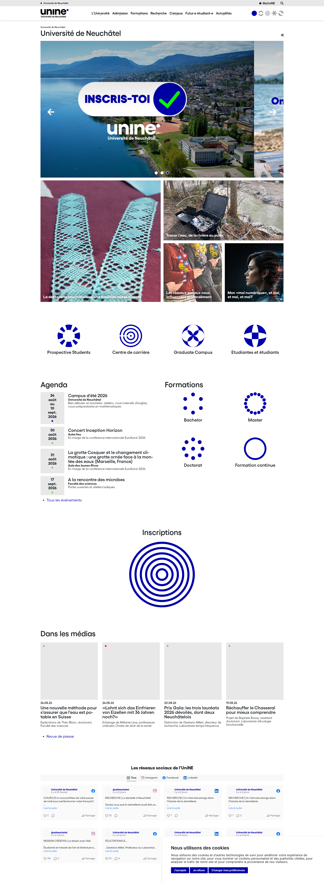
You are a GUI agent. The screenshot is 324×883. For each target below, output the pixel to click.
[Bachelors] (193, 405)
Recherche (159, 13)
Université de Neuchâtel (56, 3)
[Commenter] (52, 813)
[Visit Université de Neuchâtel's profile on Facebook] (47, 791)
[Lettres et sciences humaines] (260, 13)
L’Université (101, 13)
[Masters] (255, 405)
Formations (139, 13)
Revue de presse (60, 736)
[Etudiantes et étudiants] (255, 337)
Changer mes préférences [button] (228, 870)
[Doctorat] (193, 450)
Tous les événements (64, 500)
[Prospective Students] (68, 337)
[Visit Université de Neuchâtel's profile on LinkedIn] (170, 791)
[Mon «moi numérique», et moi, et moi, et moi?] (254, 272)
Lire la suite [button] (50, 808)
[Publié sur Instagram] (155, 791)
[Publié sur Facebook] (93, 791)
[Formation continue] (255, 450)
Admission (120, 13)
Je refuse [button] (199, 870)
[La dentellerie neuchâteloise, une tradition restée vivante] (100, 241)
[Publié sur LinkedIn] (216, 791)
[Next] (273, 112)
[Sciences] (267, 13)
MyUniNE (269, 3)
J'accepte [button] (180, 870)
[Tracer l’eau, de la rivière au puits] (224, 210)
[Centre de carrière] (130, 337)
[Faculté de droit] (273, 13)
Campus (176, 13)
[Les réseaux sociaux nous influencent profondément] (193, 272)
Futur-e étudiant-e (199, 13)
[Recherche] (282, 3)
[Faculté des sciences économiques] (280, 13)
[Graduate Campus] (193, 337)
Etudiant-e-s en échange (161, 568)
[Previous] (50, 112)
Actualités (224, 13)
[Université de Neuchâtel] (54, 13)
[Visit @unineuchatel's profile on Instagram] (108, 791)
